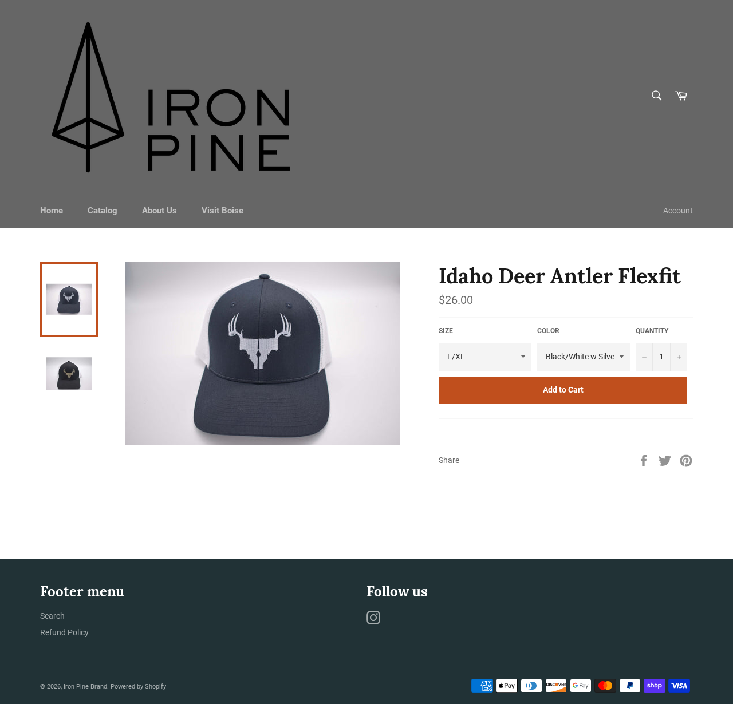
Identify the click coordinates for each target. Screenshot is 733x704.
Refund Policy (64, 632)
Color (548, 331)
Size (446, 331)
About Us (159, 210)
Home (51, 210)
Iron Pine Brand (85, 686)
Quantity (652, 331)
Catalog (102, 210)
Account (678, 210)
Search (52, 615)
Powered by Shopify (138, 686)
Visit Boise (222, 210)
